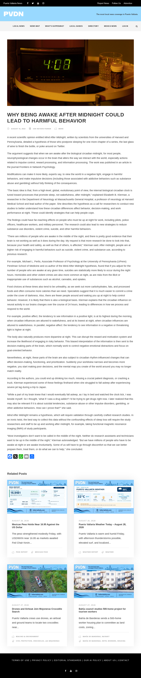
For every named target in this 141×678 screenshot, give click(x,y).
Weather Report (90, 552)
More (61, 129)
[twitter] (33, 3)
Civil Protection (24, 641)
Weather (109, 552)
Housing (121, 641)
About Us (110, 660)
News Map (35, 26)
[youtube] (38, 3)
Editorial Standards (68, 660)
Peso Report (22, 552)
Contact (123, 660)
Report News (103, 3)
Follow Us (116, 3)
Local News (19, 26)
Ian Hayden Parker (42, 129)
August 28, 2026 (20, 521)
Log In (125, 26)
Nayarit (105, 636)
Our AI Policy (92, 660)
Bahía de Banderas (92, 636)
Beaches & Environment (27, 636)
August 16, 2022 (18, 129)
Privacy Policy (42, 660)
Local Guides (76, 26)
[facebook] (27, 3)
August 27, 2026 (20, 605)
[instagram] (43, 3)
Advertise (128, 3)
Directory (93, 26)
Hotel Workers (109, 641)
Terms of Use (21, 660)
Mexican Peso (41, 552)
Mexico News (110, 26)
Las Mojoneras (52, 641)
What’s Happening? (54, 26)
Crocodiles (38, 641)
